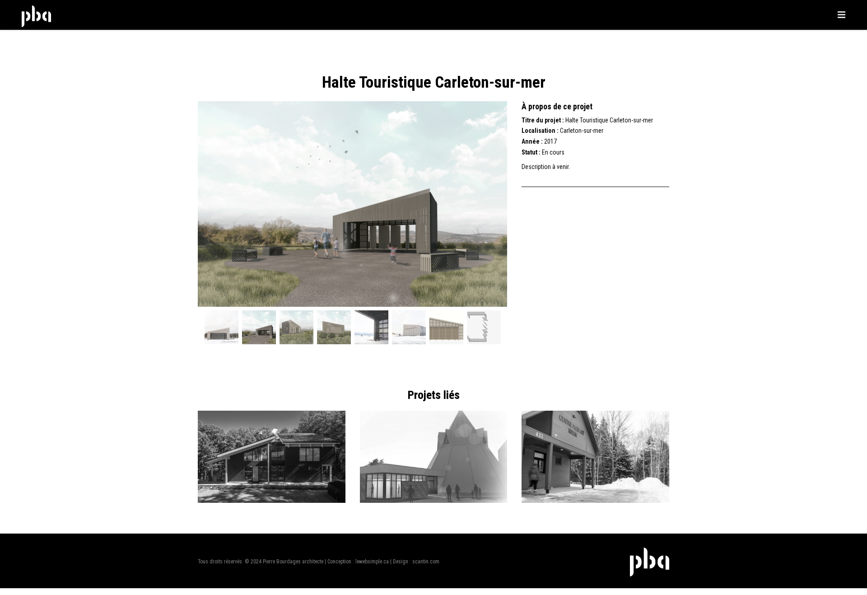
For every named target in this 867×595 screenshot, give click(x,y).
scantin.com (425, 561)
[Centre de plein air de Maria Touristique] (595, 500)
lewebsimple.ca (372, 561)
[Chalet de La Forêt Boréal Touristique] (271, 500)
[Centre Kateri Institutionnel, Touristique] (434, 500)
